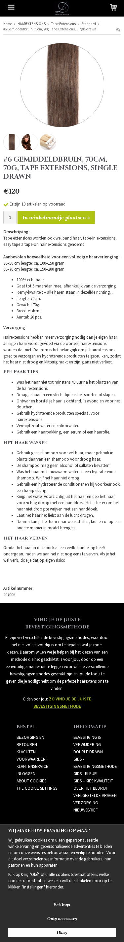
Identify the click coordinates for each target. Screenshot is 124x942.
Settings (62, 905)
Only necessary (62, 919)
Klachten (26, 752)
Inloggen (26, 773)
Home (7, 23)
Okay (62, 932)
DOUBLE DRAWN (88, 752)
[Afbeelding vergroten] (62, 85)
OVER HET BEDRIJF (90, 788)
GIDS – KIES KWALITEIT (93, 781)
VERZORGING (85, 803)
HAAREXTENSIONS (32, 23)
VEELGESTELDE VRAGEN (95, 795)
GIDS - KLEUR (85, 773)
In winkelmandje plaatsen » (56, 217)
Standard (88, 23)
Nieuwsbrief (85, 810)
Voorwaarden (31, 759)
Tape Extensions (63, 23)
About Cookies (31, 781)
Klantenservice (32, 766)
